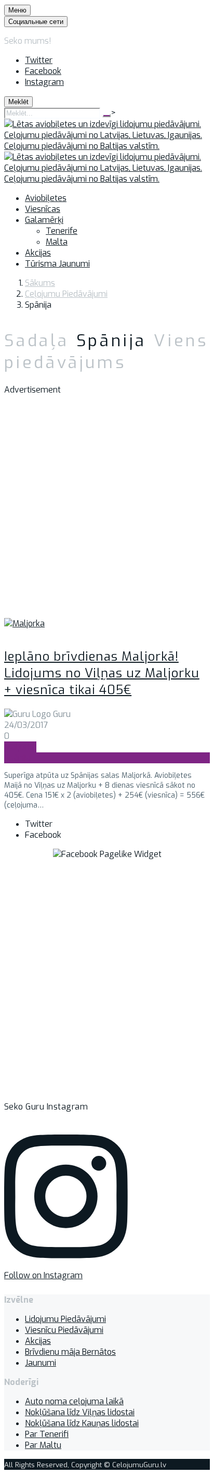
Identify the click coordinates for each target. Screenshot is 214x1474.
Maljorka (20, 746)
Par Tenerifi (47, 1434)
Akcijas (38, 1341)
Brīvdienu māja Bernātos (70, 1351)
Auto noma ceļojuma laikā (74, 1401)
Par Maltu (43, 1445)
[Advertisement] (107, 511)
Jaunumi (40, 1362)
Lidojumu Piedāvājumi (65, 1319)
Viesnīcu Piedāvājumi (64, 1330)
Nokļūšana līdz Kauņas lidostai (82, 1423)
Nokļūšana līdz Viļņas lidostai (80, 1412)
